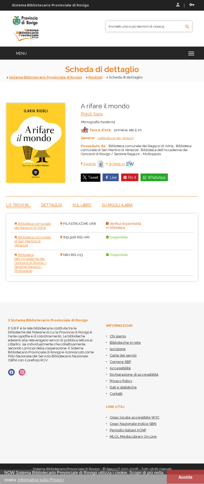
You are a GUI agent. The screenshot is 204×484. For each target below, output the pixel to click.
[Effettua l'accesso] (177, 5)
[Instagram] (22, 372)
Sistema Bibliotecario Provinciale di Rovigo (45, 77)
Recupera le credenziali (190, 5)
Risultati (95, 77)
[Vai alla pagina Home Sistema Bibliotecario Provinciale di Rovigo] (25, 28)
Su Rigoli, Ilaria (117, 205)
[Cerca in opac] (187, 27)
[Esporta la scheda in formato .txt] (100, 164)
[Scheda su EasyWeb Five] (130, 164)
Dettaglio (51, 205)
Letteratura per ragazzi (116, 138)
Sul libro (82, 205)
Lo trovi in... (18, 205)
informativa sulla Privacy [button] (41, 480)
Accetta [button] (185, 477)
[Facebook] (11, 372)
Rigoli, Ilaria (92, 114)
